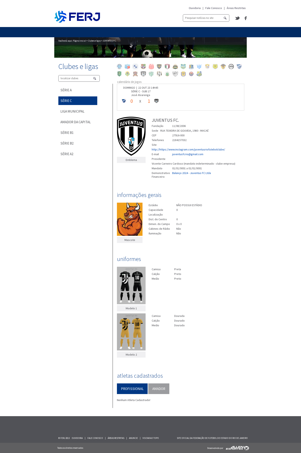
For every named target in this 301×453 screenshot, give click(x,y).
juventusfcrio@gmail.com (187, 154)
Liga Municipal (72, 111)
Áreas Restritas (236, 8)
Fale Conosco (213, 8)
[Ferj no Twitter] (237, 18)
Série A (66, 90)
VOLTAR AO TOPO (151, 438)
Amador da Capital (75, 122)
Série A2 (66, 154)
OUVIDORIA (77, 438)
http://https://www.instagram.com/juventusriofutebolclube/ (188, 149)
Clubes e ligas (94, 40)
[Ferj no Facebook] (245, 18)
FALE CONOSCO (95, 438)
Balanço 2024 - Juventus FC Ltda (191, 173)
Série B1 (67, 132)
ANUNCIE (133, 438)
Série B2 (67, 143)
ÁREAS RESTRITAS (116, 438)
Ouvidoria (195, 8)
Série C (66, 100)
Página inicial (79, 40)
